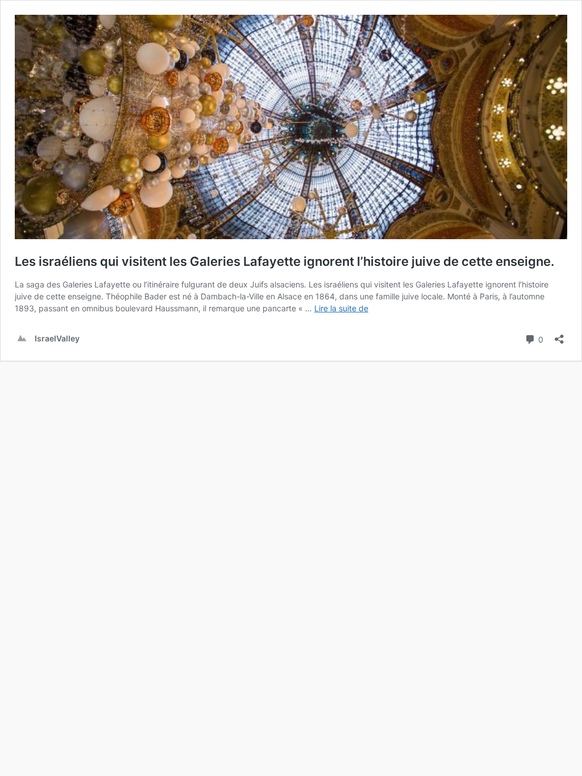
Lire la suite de (341, 308)
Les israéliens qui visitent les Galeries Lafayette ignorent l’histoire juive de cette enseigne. (284, 261)
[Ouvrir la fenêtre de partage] (559, 335)
